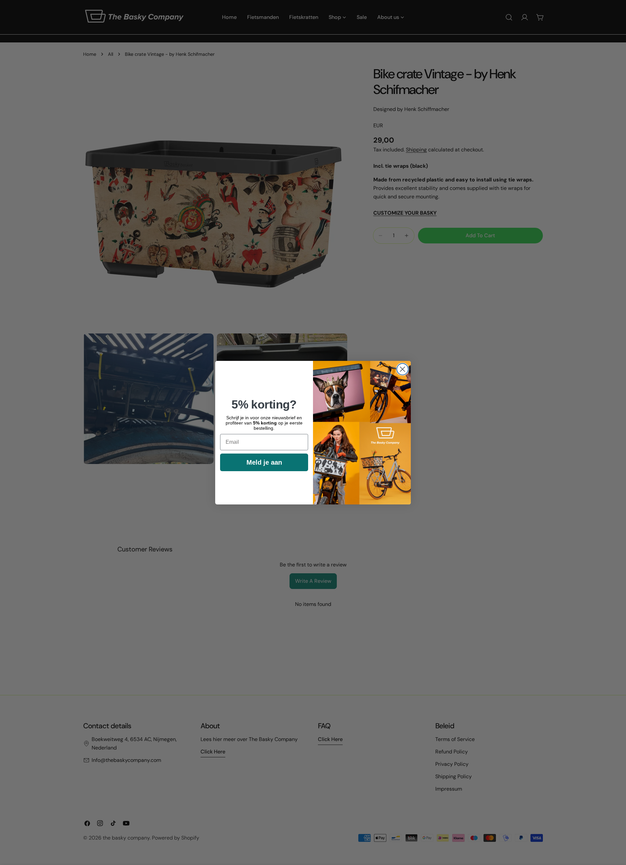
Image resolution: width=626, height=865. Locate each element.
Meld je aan (264, 462)
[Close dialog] (402, 369)
